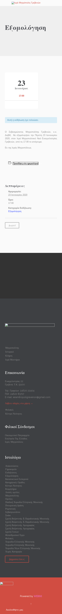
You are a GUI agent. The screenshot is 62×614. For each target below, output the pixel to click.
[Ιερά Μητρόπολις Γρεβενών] (33, 3)
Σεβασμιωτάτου (12, 512)
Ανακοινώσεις (11, 466)
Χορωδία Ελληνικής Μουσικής (20, 541)
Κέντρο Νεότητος (13, 413)
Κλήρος (9, 355)
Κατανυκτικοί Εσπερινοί (16, 479)
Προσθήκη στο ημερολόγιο (25, 163)
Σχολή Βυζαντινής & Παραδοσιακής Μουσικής (27, 518)
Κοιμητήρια (10, 489)
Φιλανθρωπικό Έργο (14, 535)
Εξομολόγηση (14, 211)
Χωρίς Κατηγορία (13, 551)
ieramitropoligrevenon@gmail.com (31, 397)
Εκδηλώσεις (11, 472)
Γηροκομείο (11, 469)
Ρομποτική (10, 508)
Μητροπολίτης (12, 347)
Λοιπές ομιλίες (12, 492)
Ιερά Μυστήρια (12, 359)
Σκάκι (8, 515)
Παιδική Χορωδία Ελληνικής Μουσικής (24, 502)
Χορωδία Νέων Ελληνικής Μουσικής (22, 548)
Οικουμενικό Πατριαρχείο (17, 435)
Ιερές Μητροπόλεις (14, 442)
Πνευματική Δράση (14, 505)
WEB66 (38, 596)
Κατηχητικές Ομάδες (15, 482)
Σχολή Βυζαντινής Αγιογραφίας (20, 525)
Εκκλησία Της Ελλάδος (16, 438)
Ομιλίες (9, 499)
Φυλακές (9, 409)
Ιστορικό (9, 351)
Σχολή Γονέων (12, 531)
